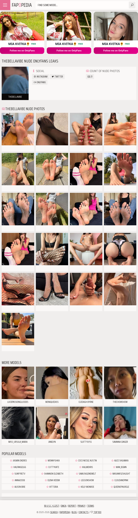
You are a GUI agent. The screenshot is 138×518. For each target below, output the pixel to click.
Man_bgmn (121, 467)
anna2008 (19, 480)
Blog (74, 512)
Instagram (41, 77)
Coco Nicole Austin (87, 461)
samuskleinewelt (87, 474)
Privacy (81, 506)
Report (72, 506)
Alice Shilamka (121, 461)
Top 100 (97, 512)
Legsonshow (87, 480)
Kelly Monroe (87, 487)
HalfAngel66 (19, 467)
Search (54, 512)
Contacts (84, 512)
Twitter (58, 77)
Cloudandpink (121, 480)
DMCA (63, 506)
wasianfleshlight (121, 474)
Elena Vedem (53, 480)
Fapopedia (65, 512)
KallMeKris (87, 467)
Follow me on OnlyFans (22, 50)
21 (91, 77)
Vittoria (53, 487)
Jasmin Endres (19, 461)
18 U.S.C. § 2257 (51, 506)
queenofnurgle (121, 487)
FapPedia (22, 5)
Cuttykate (53, 467)
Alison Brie (19, 487)
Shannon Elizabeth (53, 474)
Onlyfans (41, 82)
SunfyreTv (19, 474)
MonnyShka (53, 461)
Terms (90, 506)
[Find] (132, 5)
